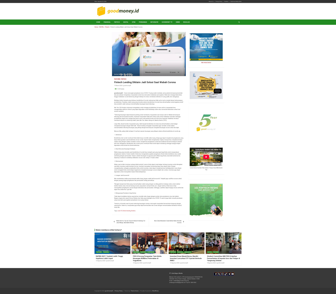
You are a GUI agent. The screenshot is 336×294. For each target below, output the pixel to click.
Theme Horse (135, 291)
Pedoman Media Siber (235, 1)
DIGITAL (125, 22)
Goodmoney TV (167, 22)
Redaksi (226, 1)
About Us (211, 1)
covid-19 (119, 210)
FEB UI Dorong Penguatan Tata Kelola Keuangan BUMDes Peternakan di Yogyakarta (147, 258)
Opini (133, 22)
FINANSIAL (107, 22)
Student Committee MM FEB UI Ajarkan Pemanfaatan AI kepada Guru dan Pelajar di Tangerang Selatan (223, 258)
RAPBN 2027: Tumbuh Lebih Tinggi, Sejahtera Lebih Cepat (109, 257)
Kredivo (133, 210)
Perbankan (143, 22)
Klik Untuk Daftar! (206, 62)
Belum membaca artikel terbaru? (109, 230)
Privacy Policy (219, 1)
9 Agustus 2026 (211, 263)
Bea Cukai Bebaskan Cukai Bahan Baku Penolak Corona (167, 221)
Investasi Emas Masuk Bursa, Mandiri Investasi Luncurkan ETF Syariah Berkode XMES (186, 258)
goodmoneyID (127, 85)
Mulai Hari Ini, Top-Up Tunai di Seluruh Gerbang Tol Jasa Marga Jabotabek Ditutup (130, 221)
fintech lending (127, 210)
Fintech (117, 22)
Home (98, 22)
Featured (117, 79)
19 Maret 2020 (118, 85)
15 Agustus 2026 (100, 260)
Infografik (154, 22)
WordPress (155, 291)
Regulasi (186, 22)
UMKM (178, 22)
